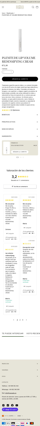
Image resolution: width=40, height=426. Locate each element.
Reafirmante (10, 13)
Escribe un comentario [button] (21, 186)
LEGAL (4, 376)
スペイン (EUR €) (9, 415)
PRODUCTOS (5, 363)
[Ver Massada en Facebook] (12, 405)
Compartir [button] (11, 233)
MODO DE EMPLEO (8, 129)
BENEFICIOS (6, 114)
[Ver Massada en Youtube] (16, 405)
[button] (32, 7)
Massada (8, 419)
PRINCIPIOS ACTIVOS (8, 122)
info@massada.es (10, 393)
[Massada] (20, 7)
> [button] (26, 320)
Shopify (28, 419)
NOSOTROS (5, 370)
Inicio (3, 13)
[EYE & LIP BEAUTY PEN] (6, 148)
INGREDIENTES (6, 136)
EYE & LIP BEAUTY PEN (17, 145)
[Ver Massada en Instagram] (3, 405)
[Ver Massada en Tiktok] (7, 405)
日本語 (19, 415)
